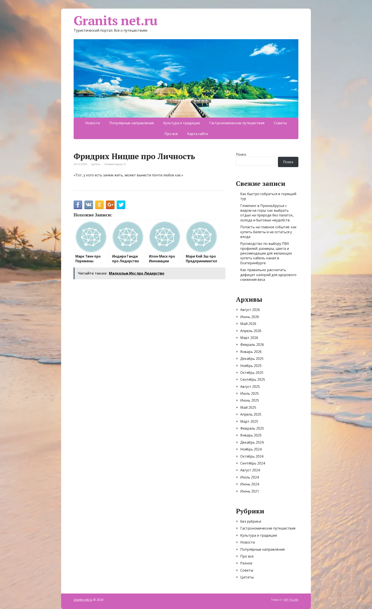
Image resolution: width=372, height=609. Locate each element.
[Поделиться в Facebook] (78, 204)
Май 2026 (248, 323)
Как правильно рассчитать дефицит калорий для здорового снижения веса (268, 274)
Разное (246, 563)
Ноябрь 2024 (251, 449)
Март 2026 (249, 337)
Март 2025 (249, 421)
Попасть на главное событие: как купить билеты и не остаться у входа (268, 232)
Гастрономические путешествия (236, 123)
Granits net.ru (115, 20)
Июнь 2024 (249, 484)
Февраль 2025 (252, 428)
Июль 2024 (249, 477)
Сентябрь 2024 (252, 463)
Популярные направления (131, 123)
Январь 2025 (251, 435)
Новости (92, 123)
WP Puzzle (291, 600)
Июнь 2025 (249, 400)
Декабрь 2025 (252, 358)
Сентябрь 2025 (252, 379)
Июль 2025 (249, 393)
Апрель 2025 (250, 414)
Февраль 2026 (252, 344)
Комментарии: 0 (115, 164)
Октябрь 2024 (251, 456)
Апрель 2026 (250, 330)
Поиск (241, 154)
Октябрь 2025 (251, 372)
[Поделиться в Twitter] (121, 204)
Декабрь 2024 (252, 442)
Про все (171, 133)
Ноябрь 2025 (251, 365)
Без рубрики (250, 521)
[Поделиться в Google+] (110, 204)
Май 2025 (248, 407)
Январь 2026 (251, 351)
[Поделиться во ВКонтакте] (88, 204)
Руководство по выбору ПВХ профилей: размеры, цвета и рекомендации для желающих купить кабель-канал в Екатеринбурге (266, 253)
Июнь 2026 (249, 316)
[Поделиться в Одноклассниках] (99, 204)
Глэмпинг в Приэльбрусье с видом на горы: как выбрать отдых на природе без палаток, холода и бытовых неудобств (267, 212)
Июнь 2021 (249, 491)
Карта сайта (197, 133)
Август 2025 (250, 386)
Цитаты (95, 164)
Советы (280, 123)
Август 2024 (250, 470)
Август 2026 (250, 309)
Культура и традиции (181, 123)
